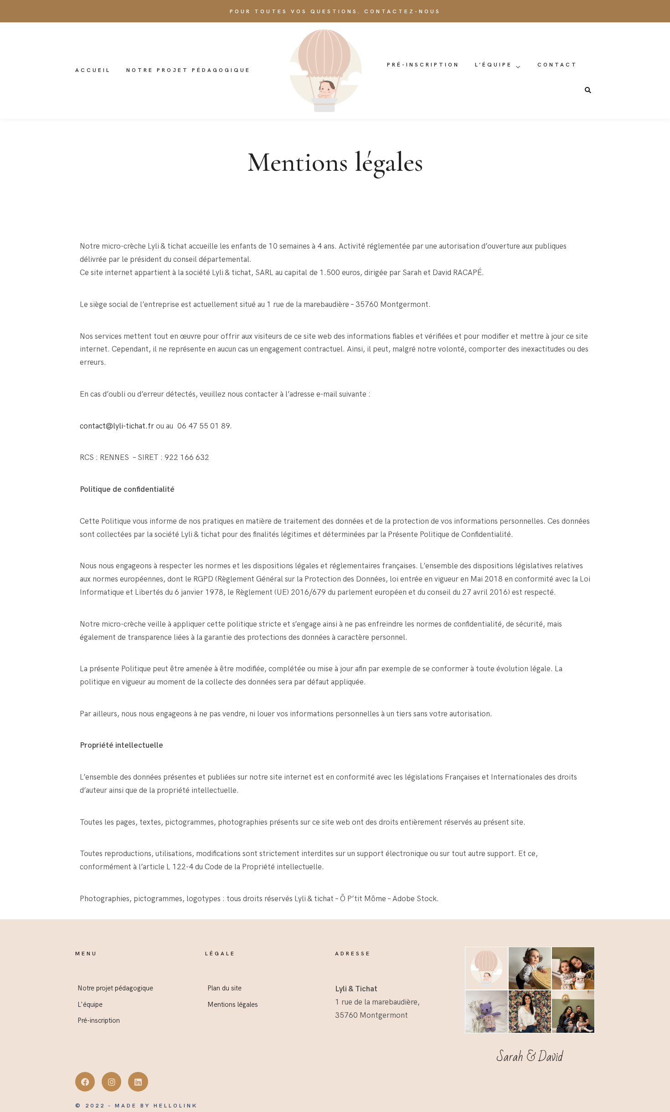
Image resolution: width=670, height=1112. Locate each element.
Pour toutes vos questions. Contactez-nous (335, 11)
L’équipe (493, 64)
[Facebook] (85, 1082)
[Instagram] (111, 1082)
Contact (557, 64)
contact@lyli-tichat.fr (117, 426)
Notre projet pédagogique (188, 70)
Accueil (93, 70)
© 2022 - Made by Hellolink (136, 1105)
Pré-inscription (423, 64)
